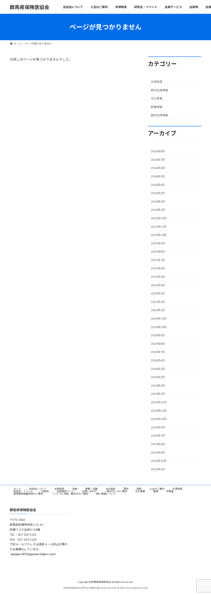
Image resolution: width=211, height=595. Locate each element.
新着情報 (156, 107)
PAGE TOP (202, 573)
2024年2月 (158, 385)
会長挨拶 (59, 488)
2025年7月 (158, 260)
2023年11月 (158, 410)
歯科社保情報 (159, 115)
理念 (126, 488)
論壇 (155, 491)
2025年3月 (158, 293)
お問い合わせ (89, 491)
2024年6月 (158, 360)
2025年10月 (158, 235)
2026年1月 (158, 210)
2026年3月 (158, 193)
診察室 (169, 491)
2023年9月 (158, 427)
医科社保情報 (159, 90)
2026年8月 (158, 151)
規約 (139, 488)
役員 (74, 488)
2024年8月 (158, 343)
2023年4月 (158, 452)
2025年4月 (158, 285)
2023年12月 (158, 402)
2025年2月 (158, 302)
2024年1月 (158, 394)
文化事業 (156, 98)
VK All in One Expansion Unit (132, 587)
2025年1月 (158, 310)
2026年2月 (158, 201)
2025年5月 (158, 276)
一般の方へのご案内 (116, 491)
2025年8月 (158, 251)
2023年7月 (158, 436)
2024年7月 (158, 352)
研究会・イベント (23, 491)
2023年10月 (158, 419)
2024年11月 (158, 318)
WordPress (83, 587)
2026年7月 (158, 159)
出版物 (45, 491)
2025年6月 (158, 268)
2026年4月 (158, 185)
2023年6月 (158, 444)
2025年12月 (158, 218)
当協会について (37, 488)
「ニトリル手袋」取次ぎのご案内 (69, 493)
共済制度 (156, 81)
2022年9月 (158, 469)
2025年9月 (158, 243)
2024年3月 (158, 377)
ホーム (17, 488)
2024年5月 (158, 369)
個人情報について (106, 493)
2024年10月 (158, 327)
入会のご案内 (157, 488)
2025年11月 (158, 226)
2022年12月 (158, 460)
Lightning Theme (104, 587)
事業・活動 (91, 488)
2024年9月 (158, 335)
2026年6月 (158, 168)
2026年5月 (158, 176)
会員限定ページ (65, 491)
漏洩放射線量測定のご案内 (28, 493)
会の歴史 (111, 488)
